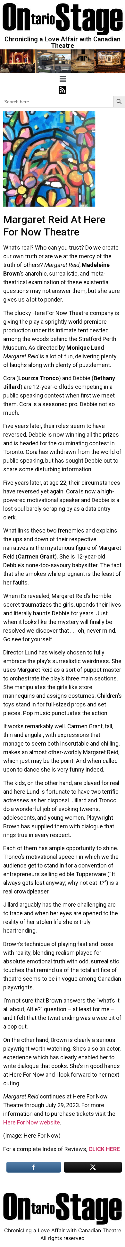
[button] (62, 79)
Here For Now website (31, 1122)
